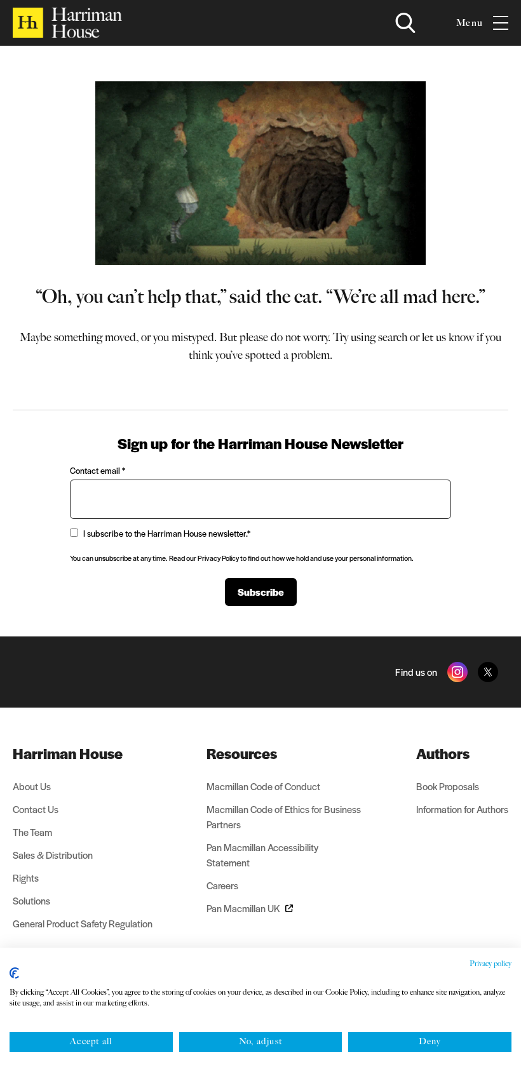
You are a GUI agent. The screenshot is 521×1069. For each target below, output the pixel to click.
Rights (26, 877)
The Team (32, 831)
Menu (469, 23)
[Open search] (405, 23)
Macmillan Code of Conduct (263, 786)
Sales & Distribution (53, 854)
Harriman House (68, 753)
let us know (448, 337)
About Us (32, 786)
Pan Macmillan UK (243, 908)
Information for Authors (462, 809)
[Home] (67, 23)
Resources (241, 753)
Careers (222, 885)
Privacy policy (490, 963)
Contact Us (35, 809)
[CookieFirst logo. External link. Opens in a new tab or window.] (14, 973)
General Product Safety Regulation (82, 923)
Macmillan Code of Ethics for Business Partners (283, 816)
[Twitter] (488, 672)
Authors (443, 753)
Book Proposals (447, 786)
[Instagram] (457, 672)
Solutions (31, 900)
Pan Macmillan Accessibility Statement (262, 854)
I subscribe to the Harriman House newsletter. (166, 533)
